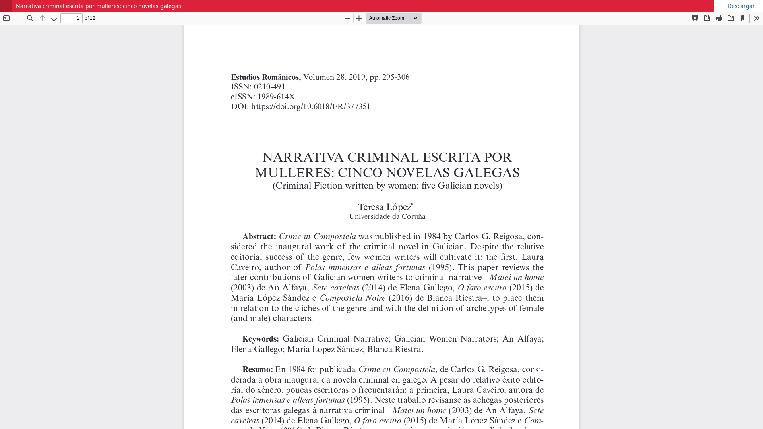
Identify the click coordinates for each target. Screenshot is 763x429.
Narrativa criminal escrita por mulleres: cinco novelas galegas (98, 6)
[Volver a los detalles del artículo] (6, 6)
